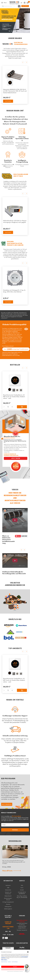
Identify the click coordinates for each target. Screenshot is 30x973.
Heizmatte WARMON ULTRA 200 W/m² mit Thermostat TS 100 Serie (14, 90)
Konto (22, 887)
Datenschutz (8, 890)
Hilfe (22, 885)
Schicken (15, 830)
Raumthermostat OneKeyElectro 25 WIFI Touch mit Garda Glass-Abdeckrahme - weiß (14, 396)
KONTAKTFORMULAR (8, 927)
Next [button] (26, 62)
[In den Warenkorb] (22, 232)
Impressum (8, 885)
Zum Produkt (8, 101)
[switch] (26, 971)
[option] (15, 85)
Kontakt (22, 890)
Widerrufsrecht (8, 896)
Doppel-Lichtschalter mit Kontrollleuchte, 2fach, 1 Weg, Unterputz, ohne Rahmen (14, 291)
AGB (8, 887)
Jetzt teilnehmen (7, 804)
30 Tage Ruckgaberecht (8, 902)
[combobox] (9, 6)
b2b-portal (25, 6)
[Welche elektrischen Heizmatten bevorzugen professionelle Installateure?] (13, 851)
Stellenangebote (8, 908)
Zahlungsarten (8, 906)
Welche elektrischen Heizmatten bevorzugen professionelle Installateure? (12, 861)
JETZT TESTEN (15, 458)
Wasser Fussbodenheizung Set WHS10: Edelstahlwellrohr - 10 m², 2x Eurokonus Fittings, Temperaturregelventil (14, 222)
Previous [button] (23, 62)
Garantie (8, 904)
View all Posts (7, 871)
